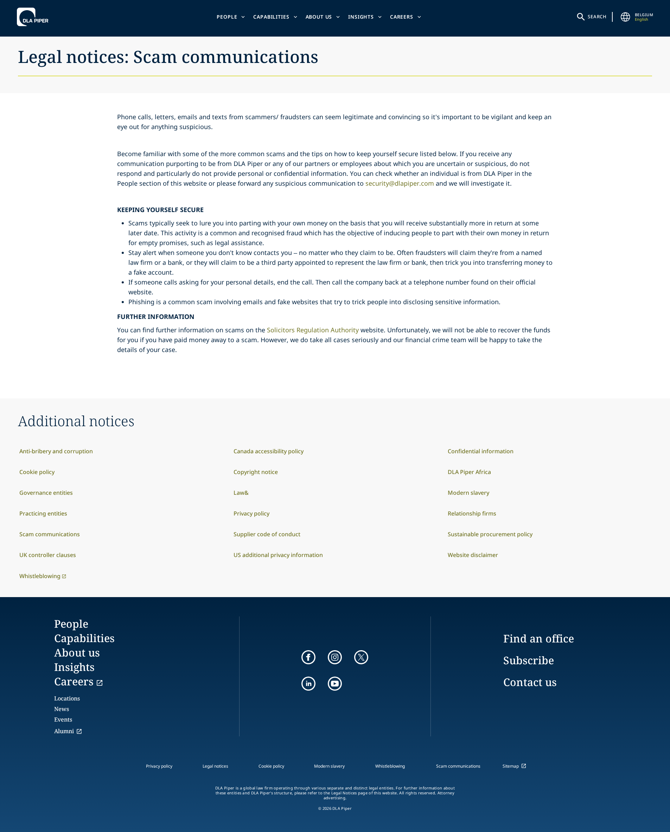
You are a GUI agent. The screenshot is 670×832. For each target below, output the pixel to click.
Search (597, 16)
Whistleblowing (390, 766)
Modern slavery (329, 766)
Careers (401, 16)
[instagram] (335, 657)
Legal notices (215, 766)
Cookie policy (271, 766)
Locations (67, 698)
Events (63, 719)
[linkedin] (308, 684)
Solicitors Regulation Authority (313, 330)
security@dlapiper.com (399, 183)
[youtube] (335, 684)
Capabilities (271, 16)
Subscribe (528, 660)
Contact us (530, 682)
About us (319, 16)
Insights (361, 16)
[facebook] (308, 657)
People (227, 16)
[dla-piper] (34, 17)
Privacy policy (159, 766)
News (61, 709)
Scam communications (458, 766)
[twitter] (361, 657)
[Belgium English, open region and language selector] (625, 17)
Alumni (64, 731)
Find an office (538, 638)
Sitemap (511, 766)
